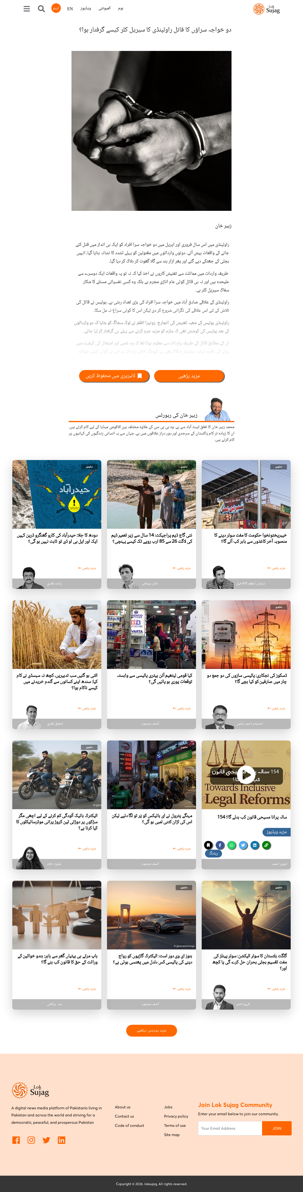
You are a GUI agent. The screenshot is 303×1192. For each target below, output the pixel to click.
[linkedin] (255, 845)
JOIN (276, 1128)
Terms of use (175, 1125)
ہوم (120, 8)
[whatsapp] (231, 845)
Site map (172, 1134)
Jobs (168, 1107)
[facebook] (220, 845)
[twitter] (243, 845)
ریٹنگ (213, 853)
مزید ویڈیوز (277, 832)
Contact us (124, 1116)
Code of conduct (129, 1125)
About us (122, 1107)
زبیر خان (223, 225)
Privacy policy (176, 1116)
